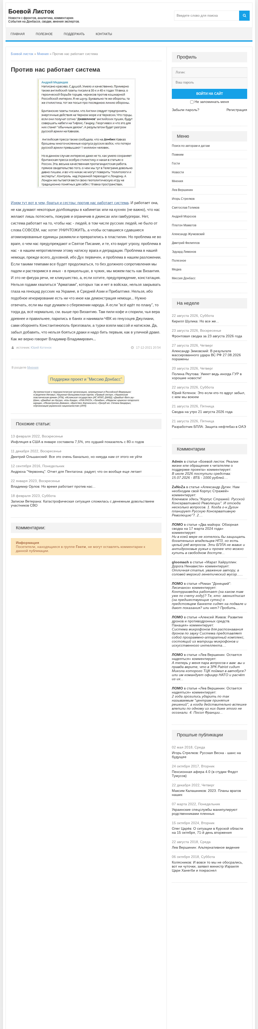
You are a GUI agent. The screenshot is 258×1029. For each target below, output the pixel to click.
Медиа (176, 269)
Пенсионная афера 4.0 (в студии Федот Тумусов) (205, 774)
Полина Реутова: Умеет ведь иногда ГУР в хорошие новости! (207, 376)
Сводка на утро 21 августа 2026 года (202, 412)
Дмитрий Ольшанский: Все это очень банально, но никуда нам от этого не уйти (76, 457)
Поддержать (74, 34)
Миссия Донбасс (184, 278)
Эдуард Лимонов (184, 252)
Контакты (104, 34)
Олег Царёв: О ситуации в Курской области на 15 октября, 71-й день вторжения (207, 830)
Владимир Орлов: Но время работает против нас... (53, 486)
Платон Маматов (184, 225)
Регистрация (237, 110)
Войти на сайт (209, 94)
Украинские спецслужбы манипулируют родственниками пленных (204, 812)
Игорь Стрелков (183, 199)
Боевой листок (22, 54)
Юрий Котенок (41, 347)
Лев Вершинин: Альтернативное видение (206, 847)
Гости (176, 163)
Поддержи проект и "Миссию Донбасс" (86, 379)
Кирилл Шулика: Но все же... (195, 321)
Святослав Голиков (185, 207)
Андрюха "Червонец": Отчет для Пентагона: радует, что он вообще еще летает (76, 471)
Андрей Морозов (184, 216)
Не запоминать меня (212, 102)
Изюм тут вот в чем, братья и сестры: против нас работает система (69, 203)
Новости (178, 172)
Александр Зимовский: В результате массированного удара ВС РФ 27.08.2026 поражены (206, 355)
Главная (18, 34)
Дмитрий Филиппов (186, 243)
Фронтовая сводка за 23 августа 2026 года (207, 336)
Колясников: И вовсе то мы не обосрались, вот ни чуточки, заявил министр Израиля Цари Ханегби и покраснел (207, 866)
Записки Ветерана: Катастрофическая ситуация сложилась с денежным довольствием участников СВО (82, 503)
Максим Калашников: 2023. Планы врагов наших (206, 793)
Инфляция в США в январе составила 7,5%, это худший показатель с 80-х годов (77, 442)
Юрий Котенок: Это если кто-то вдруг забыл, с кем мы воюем (208, 395)
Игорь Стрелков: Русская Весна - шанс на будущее (206, 755)
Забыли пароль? (185, 110)
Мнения (43, 54)
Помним (177, 154)
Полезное (44, 34)
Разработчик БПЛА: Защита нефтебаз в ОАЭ (209, 427)
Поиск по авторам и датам (191, 146)
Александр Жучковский (188, 234)
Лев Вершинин (182, 190)
